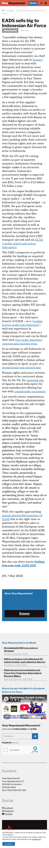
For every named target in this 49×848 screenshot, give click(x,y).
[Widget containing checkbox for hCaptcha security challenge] (21, 750)
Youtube (8, 814)
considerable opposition (29, 391)
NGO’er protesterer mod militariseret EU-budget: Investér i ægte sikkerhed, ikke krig (24, 660)
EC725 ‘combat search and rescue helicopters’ (22, 243)
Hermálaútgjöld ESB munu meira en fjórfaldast (21, 649)
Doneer (33, 3)
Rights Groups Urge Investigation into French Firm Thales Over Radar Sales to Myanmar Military (23, 673)
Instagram (9, 811)
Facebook (8, 808)
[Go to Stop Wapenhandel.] (3, 10)
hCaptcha (10, 742)
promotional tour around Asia (21, 367)
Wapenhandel (10, 30)
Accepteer (8, 844)
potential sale (35, 380)
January (37, 59)
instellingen (36, 839)
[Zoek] (41, 3)
